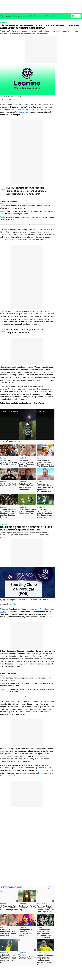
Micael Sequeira (24, 112)
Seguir (77, 16)
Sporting (27, 104)
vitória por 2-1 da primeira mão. (25, 109)
